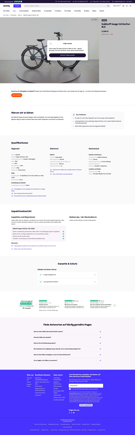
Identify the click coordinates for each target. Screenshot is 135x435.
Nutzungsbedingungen (65, 424)
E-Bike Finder (116, 5)
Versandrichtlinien (40, 393)
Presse (29, 382)
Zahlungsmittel (58, 386)
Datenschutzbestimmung (75, 393)
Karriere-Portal (29, 385)
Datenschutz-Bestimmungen (40, 424)
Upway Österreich (70, 420)
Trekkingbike (13, 15)
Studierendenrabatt (59, 400)
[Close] (69, 1)
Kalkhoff (20, 15)
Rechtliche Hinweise (76, 424)
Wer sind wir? (29, 378)
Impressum (38, 395)
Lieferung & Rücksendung (57, 378)
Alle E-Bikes (6, 15)
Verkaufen (17, 5)
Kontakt (56, 388)
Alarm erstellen (17, 95)
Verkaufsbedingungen (96, 424)
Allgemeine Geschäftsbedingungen (41, 378)
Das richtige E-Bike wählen (59, 392)
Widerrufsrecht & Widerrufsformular (40, 389)
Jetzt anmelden (86, 405)
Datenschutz (38, 386)
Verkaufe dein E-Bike (59, 397)
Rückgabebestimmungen (53, 424)
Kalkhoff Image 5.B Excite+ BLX (31, 15)
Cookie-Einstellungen (67, 427)
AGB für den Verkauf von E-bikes (42, 383)
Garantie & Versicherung (57, 383)
